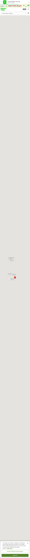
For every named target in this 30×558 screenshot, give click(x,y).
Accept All (15, 555)
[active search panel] (13, 13)
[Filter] (28, 13)
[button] (3, 9)
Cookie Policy (10, 548)
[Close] (27, 543)
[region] (15, 549)
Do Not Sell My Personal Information (15, 551)
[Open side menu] (28, 9)
